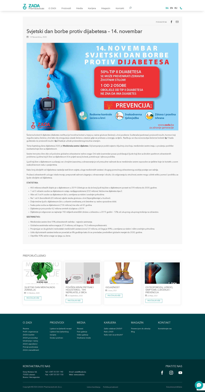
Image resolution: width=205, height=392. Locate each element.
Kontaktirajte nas (165, 329)
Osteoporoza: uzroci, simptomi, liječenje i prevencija (159, 290)
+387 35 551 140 (56, 372)
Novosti (80, 329)
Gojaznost (113, 287)
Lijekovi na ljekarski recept (61, 329)
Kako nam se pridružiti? (113, 335)
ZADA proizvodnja (30, 338)
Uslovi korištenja (93, 387)
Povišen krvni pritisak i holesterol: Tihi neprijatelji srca (80, 290)
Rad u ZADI (108, 332)
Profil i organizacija (30, 332)
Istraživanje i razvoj (30, 341)
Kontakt (120, 8)
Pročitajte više (32, 298)
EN (171, 8)
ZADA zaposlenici (30, 344)
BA (167, 8)
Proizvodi (66, 8)
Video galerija (82, 335)
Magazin (105, 8)
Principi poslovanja (30, 347)
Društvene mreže (84, 338)
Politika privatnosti (110, 387)
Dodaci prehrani (56, 338)
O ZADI (52, 8)
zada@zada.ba (80, 372)
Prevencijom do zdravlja (140, 329)
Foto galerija (82, 332)
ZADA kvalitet (28, 335)
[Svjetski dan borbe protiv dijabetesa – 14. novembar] (177, 22)
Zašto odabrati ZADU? (113, 329)
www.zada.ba (79, 375)
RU (176, 8)
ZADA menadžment (31, 350)
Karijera (92, 8)
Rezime (26, 329)
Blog (133, 332)
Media (79, 8)
